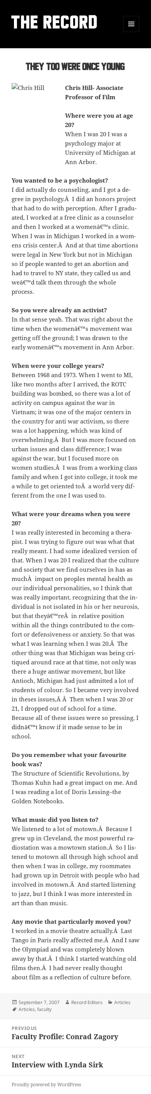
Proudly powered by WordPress (46, 1084)
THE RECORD (55, 24)
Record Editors (87, 1002)
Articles (122, 1002)
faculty (44, 1009)
